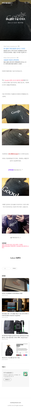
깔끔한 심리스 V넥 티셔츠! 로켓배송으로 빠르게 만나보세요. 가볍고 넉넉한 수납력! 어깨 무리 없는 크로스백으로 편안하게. (15, 51)
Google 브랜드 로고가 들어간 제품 (14, 80)
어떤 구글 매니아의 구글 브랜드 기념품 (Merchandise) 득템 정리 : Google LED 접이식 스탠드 (15, 246)
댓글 (3, 367)
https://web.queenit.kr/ (10, 57)
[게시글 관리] (9, 268)
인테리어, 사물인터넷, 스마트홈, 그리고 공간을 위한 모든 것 (11, 375)
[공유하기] (7, 268)
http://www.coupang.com (10, 46)
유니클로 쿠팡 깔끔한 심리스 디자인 (14, 49)
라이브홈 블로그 (7, 3)
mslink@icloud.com (15, 402)
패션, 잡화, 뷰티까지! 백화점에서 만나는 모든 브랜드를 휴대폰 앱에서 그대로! (15, 63)
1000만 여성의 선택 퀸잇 (11, 60)
